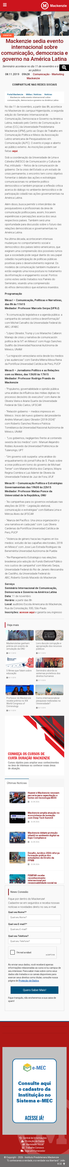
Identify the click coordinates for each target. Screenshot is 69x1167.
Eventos (7, 35)
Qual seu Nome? (17, 912)
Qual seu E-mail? (17, 924)
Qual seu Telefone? (18, 936)
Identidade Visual (34, 1144)
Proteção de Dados (29, 980)
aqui (14, 151)
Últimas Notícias (17, 783)
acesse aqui (26, 612)
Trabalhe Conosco (35, 1147)
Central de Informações (35, 1138)
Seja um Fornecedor (35, 1151)
